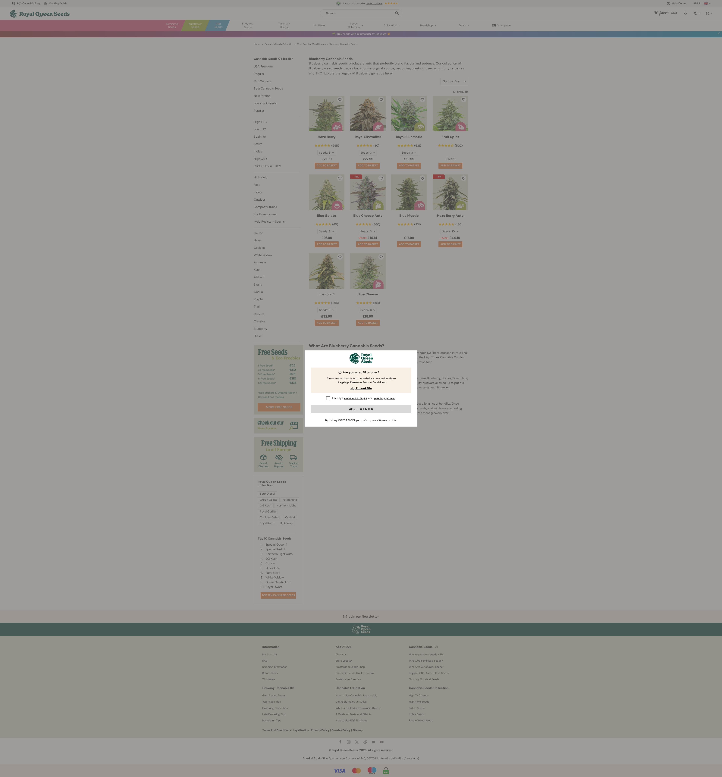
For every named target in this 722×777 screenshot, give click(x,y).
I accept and (363, 398)
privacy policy (384, 398)
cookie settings (355, 398)
